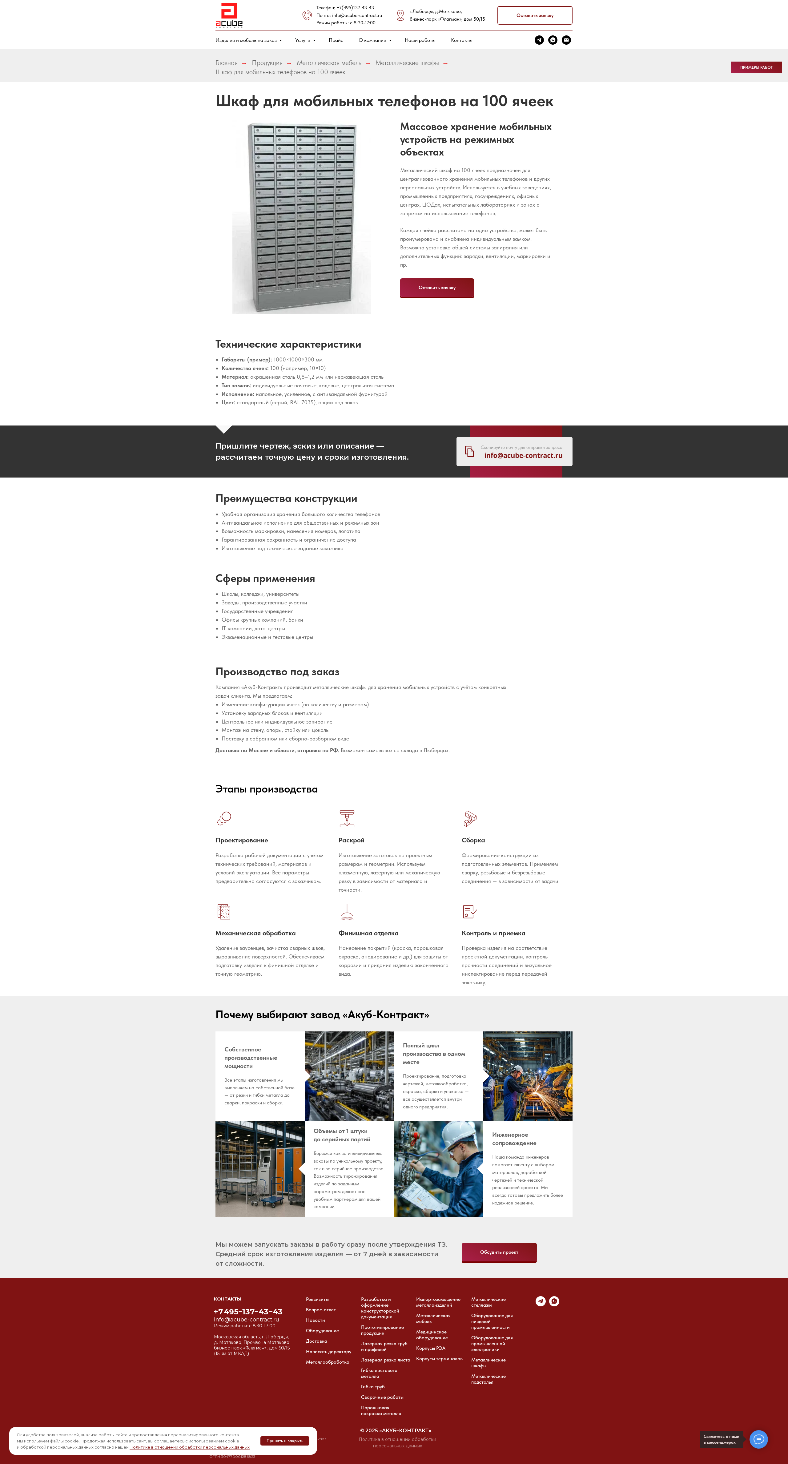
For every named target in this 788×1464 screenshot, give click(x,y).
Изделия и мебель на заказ (246, 40)
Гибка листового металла (379, 1373)
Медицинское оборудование (432, 1335)
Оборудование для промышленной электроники (492, 1343)
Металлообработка (327, 1362)
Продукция (267, 62)
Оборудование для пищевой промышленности (492, 1321)
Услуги (303, 40)
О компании (373, 40)
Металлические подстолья (488, 1379)
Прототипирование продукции (382, 1330)
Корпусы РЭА (430, 1348)
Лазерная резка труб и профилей (384, 1346)
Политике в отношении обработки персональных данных (190, 1447)
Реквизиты (317, 1299)
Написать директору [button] (328, 1351)
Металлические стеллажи (488, 1302)
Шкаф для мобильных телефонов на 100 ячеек (280, 72)
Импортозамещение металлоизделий (438, 1302)
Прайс (336, 40)
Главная (226, 62)
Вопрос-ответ (321, 1310)
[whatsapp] (552, 40)
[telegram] (539, 40)
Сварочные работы (382, 1397)
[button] (535, 15)
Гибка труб (373, 1386)
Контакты (461, 40)
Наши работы (420, 40)
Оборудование (322, 1330)
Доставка (316, 1341)
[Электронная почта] (566, 40)
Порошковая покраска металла (381, 1410)
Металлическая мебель (329, 62)
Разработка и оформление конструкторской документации (380, 1308)
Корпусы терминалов (439, 1358)
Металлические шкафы (407, 62)
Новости (315, 1320)
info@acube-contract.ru (357, 15)
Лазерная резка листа (385, 1360)
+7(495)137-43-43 (355, 7)
